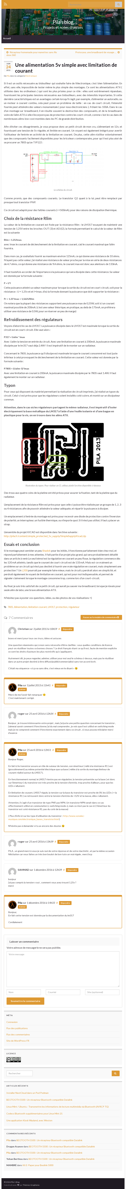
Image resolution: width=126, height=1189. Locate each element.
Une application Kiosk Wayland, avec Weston (29, 1120)
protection (61, 607)
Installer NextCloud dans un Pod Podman (27, 1092)
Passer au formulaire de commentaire (100, 617)
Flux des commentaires (18, 1034)
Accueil (7, 38)
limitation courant (37, 607)
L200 (25, 570)
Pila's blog (63, 22)
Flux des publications (17, 1028)
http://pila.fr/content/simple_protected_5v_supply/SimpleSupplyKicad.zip (45, 536)
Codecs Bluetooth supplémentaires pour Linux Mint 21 (34, 1113)
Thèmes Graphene (31, 1185)
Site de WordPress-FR (17, 1040)
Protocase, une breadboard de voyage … (95, 52)
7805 (10, 607)
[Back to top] (119, 1182)
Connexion (12, 1022)
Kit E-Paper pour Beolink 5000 (37, 1165)
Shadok (46, 550)
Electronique (31, 76)
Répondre (67, 629)
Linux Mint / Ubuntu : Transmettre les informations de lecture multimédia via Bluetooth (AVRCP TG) (57, 1106)
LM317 (51, 607)
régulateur (74, 607)
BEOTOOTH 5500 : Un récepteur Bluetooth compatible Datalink (39, 1099)
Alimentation (20, 607)
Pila (8, 76)
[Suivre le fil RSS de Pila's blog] (5, 3)
